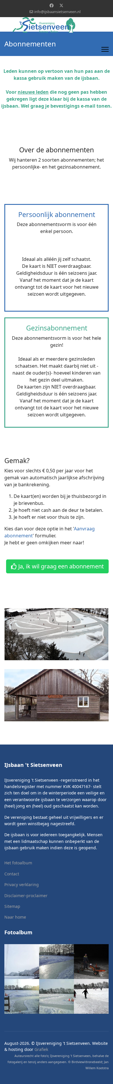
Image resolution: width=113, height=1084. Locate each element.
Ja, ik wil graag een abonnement (60, 566)
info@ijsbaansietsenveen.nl (57, 11)
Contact (11, 874)
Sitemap (12, 906)
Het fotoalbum (18, 863)
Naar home (15, 917)
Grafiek (41, 1049)
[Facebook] (52, 5)
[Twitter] (61, 5)
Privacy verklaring (21, 884)
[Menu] (105, 49)
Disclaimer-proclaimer (26, 895)
